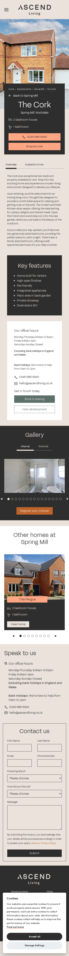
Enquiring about (16, 771)
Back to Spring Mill (25, 96)
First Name (13, 740)
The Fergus (27, 599)
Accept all (34, 936)
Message (12, 802)
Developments (24, 89)
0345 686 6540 (37, 137)
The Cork (51, 89)
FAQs (50, 891)
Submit (34, 853)
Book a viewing (34, 399)
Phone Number (46, 756)
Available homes (34, 164)
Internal (25, 446)
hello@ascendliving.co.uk (26, 713)
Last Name (43, 740)
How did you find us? (19, 786)
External (43, 446)
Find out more (15, 927)
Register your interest (34, 511)
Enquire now (34, 146)
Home (11, 89)
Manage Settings (34, 945)
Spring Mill (39, 89)
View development (34, 409)
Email (10, 756)
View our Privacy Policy (43, 843)
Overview (11, 164)
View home (18, 624)
